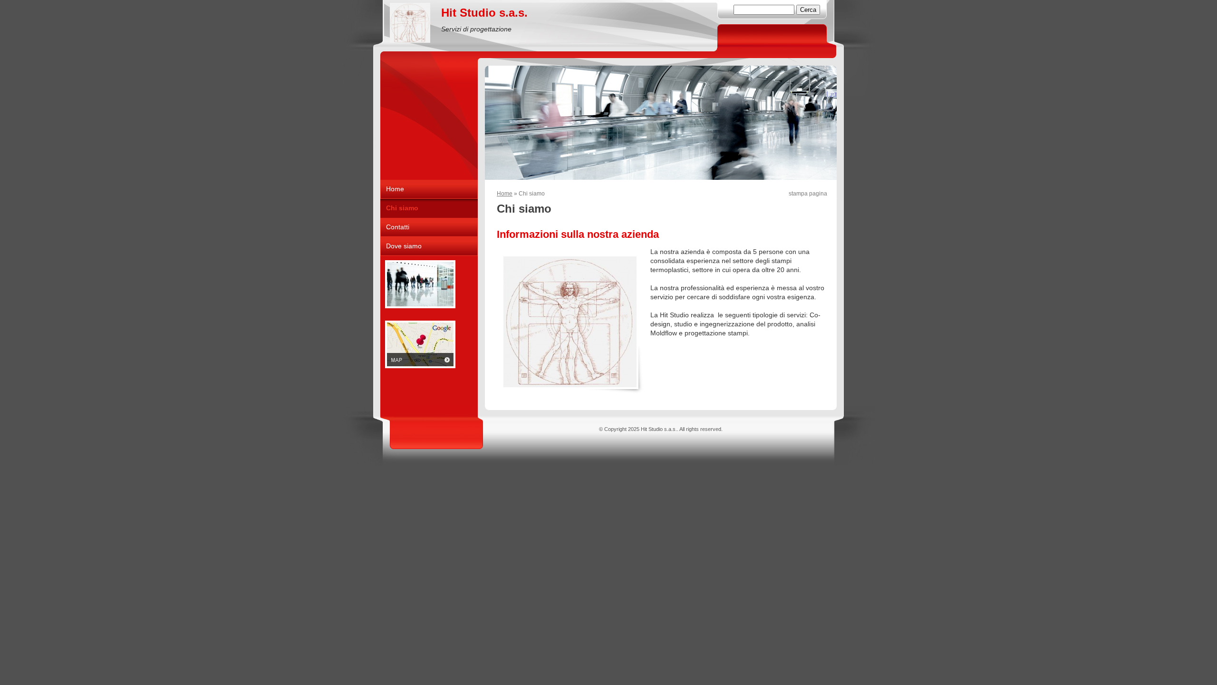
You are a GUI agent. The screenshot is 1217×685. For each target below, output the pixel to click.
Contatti (397, 227)
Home (504, 193)
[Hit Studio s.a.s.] (410, 23)
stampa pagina (808, 193)
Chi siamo (402, 208)
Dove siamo (404, 246)
